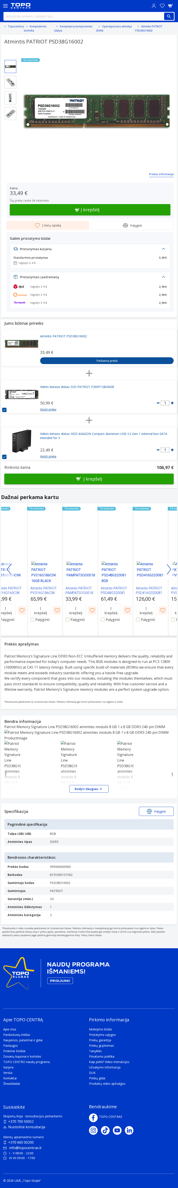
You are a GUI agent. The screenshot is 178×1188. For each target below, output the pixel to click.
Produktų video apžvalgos (107, 1083)
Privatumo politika (101, 1056)
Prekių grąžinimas (101, 1045)
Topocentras (16, 26)
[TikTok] (107, 1130)
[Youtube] (119, 1130)
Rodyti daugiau (86, 789)
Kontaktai (10, 1078)
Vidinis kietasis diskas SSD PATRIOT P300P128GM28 (77, 387)
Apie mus (9, 1029)
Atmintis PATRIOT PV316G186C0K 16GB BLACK (43, 592)
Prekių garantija (100, 1040)
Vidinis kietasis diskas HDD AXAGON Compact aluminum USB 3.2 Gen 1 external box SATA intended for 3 (103, 436)
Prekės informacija (161, 174)
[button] (90, 250)
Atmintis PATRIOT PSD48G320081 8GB (114, 592)
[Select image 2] (10, 82)
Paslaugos (10, 1045)
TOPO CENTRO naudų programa (26, 1061)
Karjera (8, 1067)
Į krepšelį (40, 610)
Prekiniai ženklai (14, 1051)
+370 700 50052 (21, 1121)
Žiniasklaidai (11, 1083)
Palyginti (136, 225)
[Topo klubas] (56, 975)
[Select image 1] (10, 66)
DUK (92, 1072)
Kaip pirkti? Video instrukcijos (109, 1061)
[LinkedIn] (131, 1130)
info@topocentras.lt (25, 1147)
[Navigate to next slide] (169, 569)
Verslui (7, 1072)
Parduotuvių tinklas (16, 1034)
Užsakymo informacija (104, 1067)
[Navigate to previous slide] (9, 569)
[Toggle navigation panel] (5, 6)
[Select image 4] (10, 113)
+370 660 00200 (21, 1142)
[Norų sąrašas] (162, 6)
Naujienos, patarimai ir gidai (23, 1040)
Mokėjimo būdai (100, 1029)
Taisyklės (95, 1051)
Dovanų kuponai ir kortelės (22, 1056)
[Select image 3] (10, 97)
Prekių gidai (97, 1078)
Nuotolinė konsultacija (26, 1127)
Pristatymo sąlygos (102, 1034)
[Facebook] (93, 1117)
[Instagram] (95, 1130)
